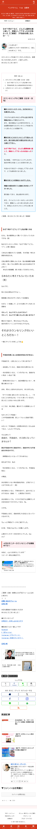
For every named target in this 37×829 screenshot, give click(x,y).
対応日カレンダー (10, 816)
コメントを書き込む (18, 794)
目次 (15, 76)
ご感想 (5, 675)
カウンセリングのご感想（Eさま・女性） (17, 80)
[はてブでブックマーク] (14, 602)
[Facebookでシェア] (6, 602)
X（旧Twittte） (7, 632)
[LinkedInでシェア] (19, 607)
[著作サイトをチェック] (9, 694)
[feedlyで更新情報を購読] (27, 703)
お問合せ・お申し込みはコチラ (12, 621)
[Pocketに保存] (23, 602)
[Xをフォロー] (27, 694)
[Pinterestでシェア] (10, 607)
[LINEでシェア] (31, 602)
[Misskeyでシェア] (31, 597)
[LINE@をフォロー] (9, 703)
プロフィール (27, 816)
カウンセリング (13, 675)
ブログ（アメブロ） (27, 818)
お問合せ (9, 818)
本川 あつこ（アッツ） (19, 764)
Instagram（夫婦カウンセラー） (12, 638)
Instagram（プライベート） (11, 635)
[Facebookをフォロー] (9, 699)
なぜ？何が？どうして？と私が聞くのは (19, 82)
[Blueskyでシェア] (23, 597)
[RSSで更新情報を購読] (18, 708)
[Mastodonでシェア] (14, 597)
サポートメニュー (10, 813)
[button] (31, 684)
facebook (4, 629)
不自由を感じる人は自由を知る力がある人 (20, 85)
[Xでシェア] (6, 597)
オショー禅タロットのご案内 (27, 813)
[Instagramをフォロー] (27, 699)
